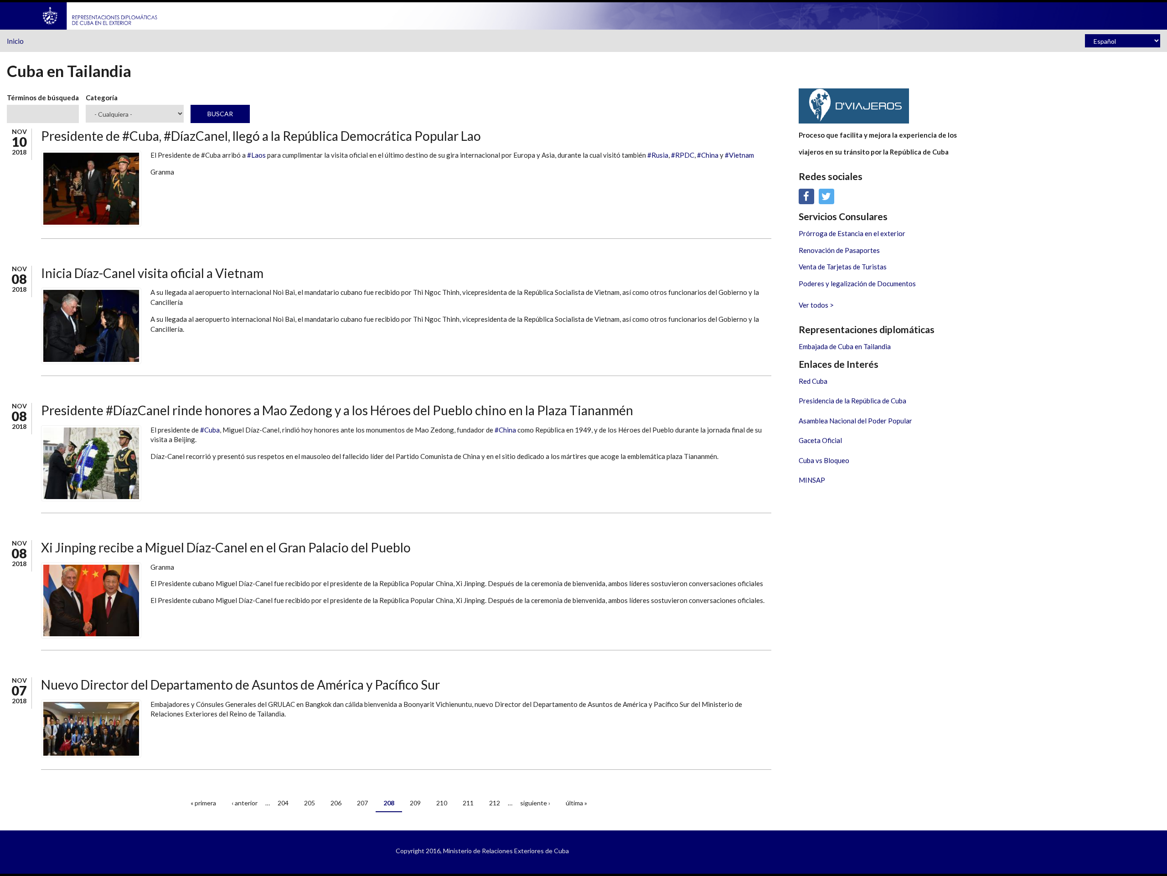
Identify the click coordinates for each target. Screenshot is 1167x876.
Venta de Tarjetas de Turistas (843, 267)
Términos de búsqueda (43, 97)
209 (415, 803)
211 (468, 803)
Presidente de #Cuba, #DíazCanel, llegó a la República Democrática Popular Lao (261, 136)
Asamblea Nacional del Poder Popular (855, 421)
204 (283, 803)
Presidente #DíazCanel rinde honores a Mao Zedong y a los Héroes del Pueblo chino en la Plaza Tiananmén (337, 410)
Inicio (15, 41)
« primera (203, 803)
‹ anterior (245, 803)
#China (707, 155)
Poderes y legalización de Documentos (857, 283)
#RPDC (682, 155)
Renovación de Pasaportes (839, 250)
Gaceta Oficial (820, 440)
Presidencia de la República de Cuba (852, 401)
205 (309, 803)
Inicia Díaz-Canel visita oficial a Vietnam (152, 273)
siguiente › (535, 803)
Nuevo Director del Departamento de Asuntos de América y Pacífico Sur (240, 684)
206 (335, 803)
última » (576, 803)
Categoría (102, 97)
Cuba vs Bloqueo (824, 460)
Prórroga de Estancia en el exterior (852, 233)
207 (362, 803)
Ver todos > (816, 305)
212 (494, 803)
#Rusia (657, 155)
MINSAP (812, 480)
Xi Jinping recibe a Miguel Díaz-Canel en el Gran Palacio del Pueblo (226, 547)
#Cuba (210, 430)
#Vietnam (739, 155)
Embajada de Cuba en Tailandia (845, 346)
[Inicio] (100, 15)
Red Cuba (813, 381)
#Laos (256, 155)
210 (441, 803)
